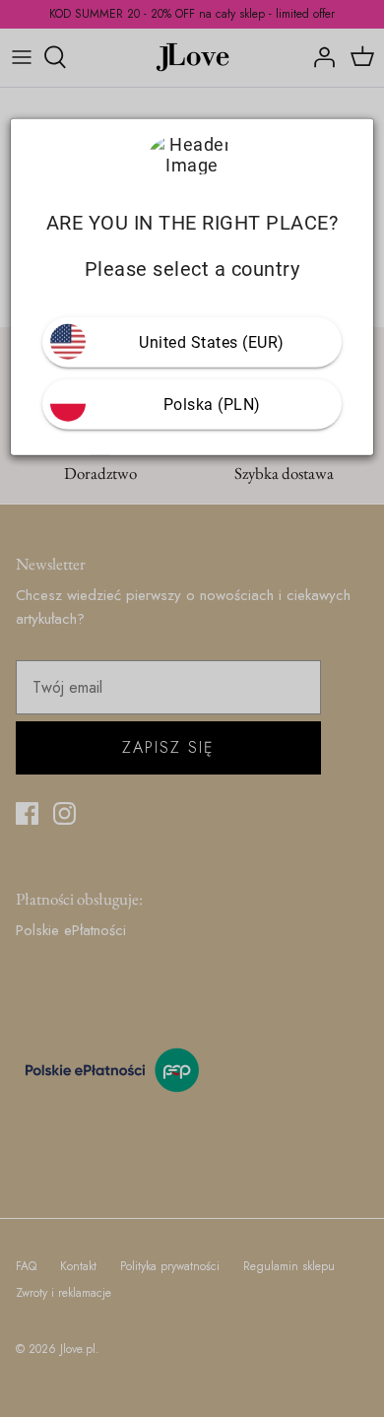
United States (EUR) (212, 341)
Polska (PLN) (212, 403)
